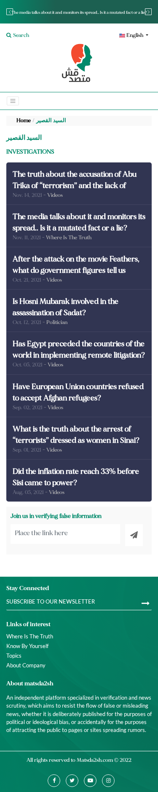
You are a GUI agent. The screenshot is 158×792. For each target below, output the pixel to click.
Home (23, 120)
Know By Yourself (27, 646)
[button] (117, 35)
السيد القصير (51, 120)
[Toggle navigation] (13, 101)
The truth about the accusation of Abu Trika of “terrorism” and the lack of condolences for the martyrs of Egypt (75, 186)
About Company (26, 665)
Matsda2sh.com (95, 760)
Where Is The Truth (29, 636)
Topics (13, 655)
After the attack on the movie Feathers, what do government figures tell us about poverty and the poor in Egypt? (76, 270)
